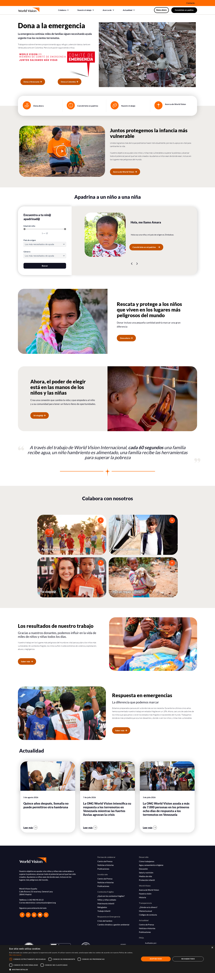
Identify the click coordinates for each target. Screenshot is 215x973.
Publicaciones (103, 869)
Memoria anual (145, 911)
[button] (63, 10)
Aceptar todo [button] (156, 959)
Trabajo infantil (103, 911)
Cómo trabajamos (146, 861)
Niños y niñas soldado (106, 900)
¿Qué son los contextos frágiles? (111, 896)
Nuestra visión (145, 893)
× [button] (212, 948)
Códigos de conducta (148, 914)
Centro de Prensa (104, 861)
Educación (143, 869)
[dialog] (107, 959)
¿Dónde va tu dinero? (148, 907)
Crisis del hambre (104, 921)
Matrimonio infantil (105, 903)
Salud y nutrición (146, 872)
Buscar (45, 265)
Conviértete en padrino (87, 106)
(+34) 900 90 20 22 (35, 900)
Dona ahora (38, 106)
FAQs (141, 937)
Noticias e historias (105, 865)
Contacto (190, 3)
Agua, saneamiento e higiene (151, 865)
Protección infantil (147, 880)
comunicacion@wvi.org (46, 902)
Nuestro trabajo (128, 106)
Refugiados (102, 907)
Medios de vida (145, 876)
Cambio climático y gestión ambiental (113, 924)
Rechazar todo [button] (188, 959)
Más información (15, 955)
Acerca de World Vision (175, 104)
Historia (142, 897)
